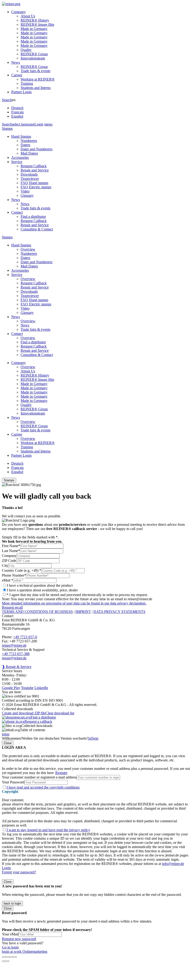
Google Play (11, 688)
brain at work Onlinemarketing (24, 951)
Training (27, 83)
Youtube (27, 688)
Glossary (27, 195)
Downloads (29, 174)
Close (7, 743)
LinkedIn (41, 688)
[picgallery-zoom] (15, 957)
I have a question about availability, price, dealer (42, 590)
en (17, 108)
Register (61, 773)
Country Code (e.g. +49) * (21, 570)
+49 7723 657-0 (25, 637)
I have (43, 787)
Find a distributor (33, 217)
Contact (17, 212)
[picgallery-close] (4, 957)
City (5, 565)
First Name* (11, 546)
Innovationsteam (33, 58)
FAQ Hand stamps (34, 183)
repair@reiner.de (14, 658)
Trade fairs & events (35, 71)
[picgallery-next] (7, 961)
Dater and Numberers (36, 149)
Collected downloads (36, 726)
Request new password (19, 939)
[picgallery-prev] (4, 961)
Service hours (12, 671)
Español (17, 116)
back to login (12, 903)
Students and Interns (36, 88)
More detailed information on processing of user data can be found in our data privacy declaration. (74, 603)
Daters (25, 145)
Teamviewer (30, 179)
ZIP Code (9, 561)
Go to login (10, 947)
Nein (94, 738)
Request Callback (34, 166)
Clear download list (59, 713)
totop (5, 734)
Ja (89, 738)
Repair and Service (35, 170)
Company (18, 12)
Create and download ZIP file (23, 713)
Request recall (12, 607)
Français (17, 112)
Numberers (29, 141)
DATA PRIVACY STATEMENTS (119, 612)
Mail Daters (29, 153)
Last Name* (11, 551)
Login (38, 124)
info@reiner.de (173, 864)
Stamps (7, 128)
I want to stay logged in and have (48, 830)
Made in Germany (34, 29)
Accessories (20, 157)
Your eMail (10, 934)
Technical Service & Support (23, 650)
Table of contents (32, 730)
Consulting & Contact (37, 229)
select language (23, 124)
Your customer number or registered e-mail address (39, 777)
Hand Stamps (21, 136)
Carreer (16, 75)
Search (7, 100)
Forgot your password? (19, 872)
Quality (26, 50)
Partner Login (21, 92)
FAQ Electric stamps (36, 187)
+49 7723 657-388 (16, 654)
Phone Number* (14, 575)
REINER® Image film (37, 24)
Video (25, 191)
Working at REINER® (38, 79)
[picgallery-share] (7, 957)
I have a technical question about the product (40, 585)
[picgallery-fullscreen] (11, 957)
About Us (28, 16)
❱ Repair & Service (16, 667)
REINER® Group (34, 54)
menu (48, 124)
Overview (28, 249)
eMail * (7, 580)
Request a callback (38, 721)
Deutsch (17, 108)
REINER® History (35, 20)
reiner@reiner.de (14, 645)
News (15, 62)
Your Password (13, 782)
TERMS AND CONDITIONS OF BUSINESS (37, 612)
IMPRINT (83, 612)
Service (16, 162)
